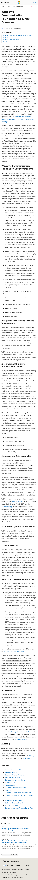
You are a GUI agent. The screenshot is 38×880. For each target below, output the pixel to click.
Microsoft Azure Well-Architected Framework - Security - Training (16, 829)
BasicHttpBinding (18, 501)
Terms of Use (25, 875)
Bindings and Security (12, 777)
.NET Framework (18, 6)
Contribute (4, 872)
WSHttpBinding (6, 507)
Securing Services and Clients (14, 651)
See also (5, 42)
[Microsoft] (19, 2)
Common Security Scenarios (15, 775)
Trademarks (5, 877)
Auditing (31, 756)
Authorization (10, 785)
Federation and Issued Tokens (15, 788)
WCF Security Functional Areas (12, 39)
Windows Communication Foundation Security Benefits (17, 36)
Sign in (34, 2)
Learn (3, 6)
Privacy (12, 872)
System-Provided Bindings (14, 800)
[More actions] (35, 6)
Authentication (10, 783)
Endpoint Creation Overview (15, 803)
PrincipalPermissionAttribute (21, 732)
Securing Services (11, 772)
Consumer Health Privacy (9, 875)
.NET (9, 6)
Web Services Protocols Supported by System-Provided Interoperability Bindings (17, 119)
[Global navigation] (2, 2)
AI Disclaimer (5, 869)
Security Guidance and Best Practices (18, 793)
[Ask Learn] (31, 6)
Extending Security (20, 739)
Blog (26, 869)
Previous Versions (17, 869)
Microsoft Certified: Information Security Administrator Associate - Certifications (14, 841)
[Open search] (29, 2)
